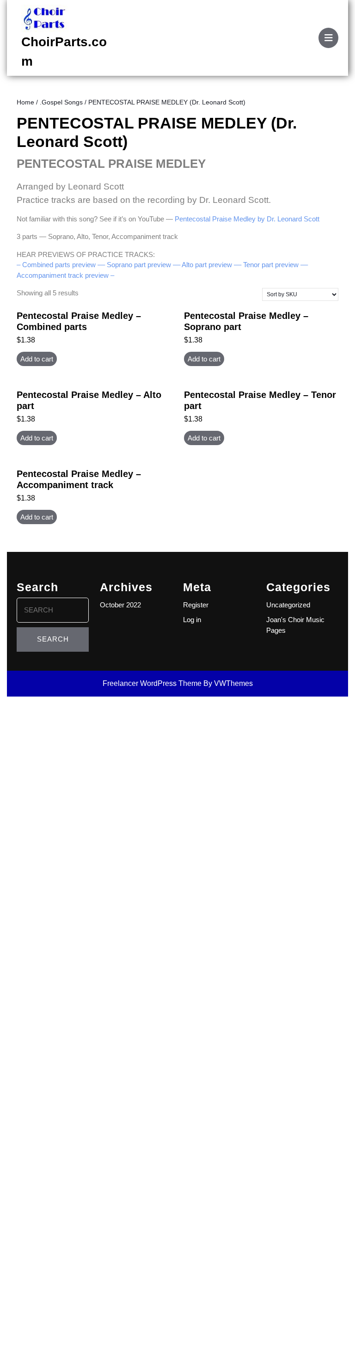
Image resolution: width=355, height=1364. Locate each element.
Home (25, 102)
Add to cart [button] (36, 359)
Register (195, 605)
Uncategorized (288, 605)
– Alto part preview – (207, 265)
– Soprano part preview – (139, 265)
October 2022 (120, 605)
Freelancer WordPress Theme (152, 683)
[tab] (328, 38)
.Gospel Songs (61, 102)
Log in (192, 620)
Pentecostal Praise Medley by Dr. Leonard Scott (247, 219)
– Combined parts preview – (59, 265)
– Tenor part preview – (271, 265)
